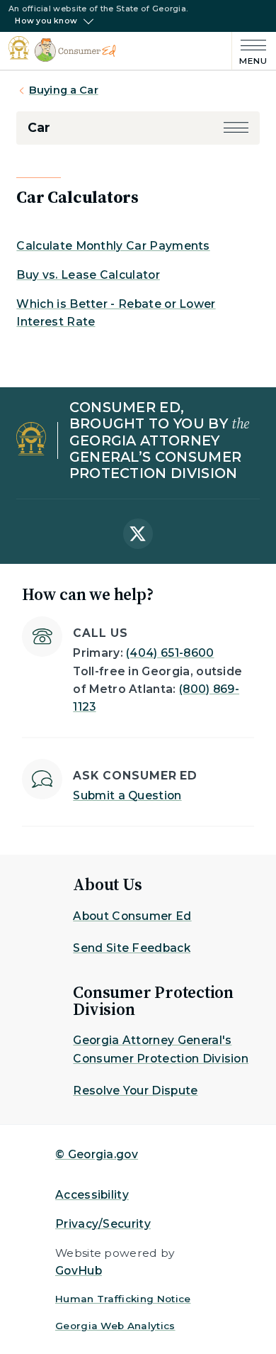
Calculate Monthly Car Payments (112, 246)
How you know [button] (46, 21)
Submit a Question (127, 795)
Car (39, 127)
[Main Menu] (250, 51)
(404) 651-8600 (170, 653)
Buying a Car (63, 90)
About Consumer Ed (132, 916)
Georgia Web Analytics (115, 1325)
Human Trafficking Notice (123, 1298)
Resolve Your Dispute (135, 1090)
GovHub (78, 1270)
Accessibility (92, 1195)
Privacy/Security (103, 1224)
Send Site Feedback (131, 948)
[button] (236, 127)
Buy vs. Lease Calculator (88, 275)
